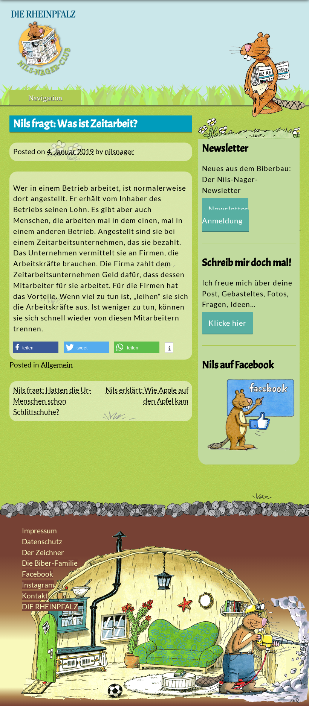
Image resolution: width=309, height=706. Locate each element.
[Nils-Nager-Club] (43, 73)
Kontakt (35, 595)
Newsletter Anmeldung (225, 214)
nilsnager (119, 151)
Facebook (37, 573)
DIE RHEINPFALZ (50, 606)
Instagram (38, 584)
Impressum (39, 530)
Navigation (45, 98)
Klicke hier (227, 322)
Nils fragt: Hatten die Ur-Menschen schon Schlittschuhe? (52, 401)
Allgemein (57, 364)
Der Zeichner (43, 552)
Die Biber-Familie (50, 563)
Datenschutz (42, 541)
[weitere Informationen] (169, 348)
